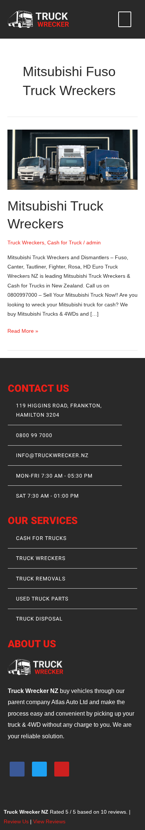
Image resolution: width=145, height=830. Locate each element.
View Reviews (49, 821)
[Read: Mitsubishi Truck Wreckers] (72, 159)
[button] (125, 19)
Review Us (16, 821)
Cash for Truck (64, 242)
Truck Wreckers (25, 242)
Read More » (22, 330)
